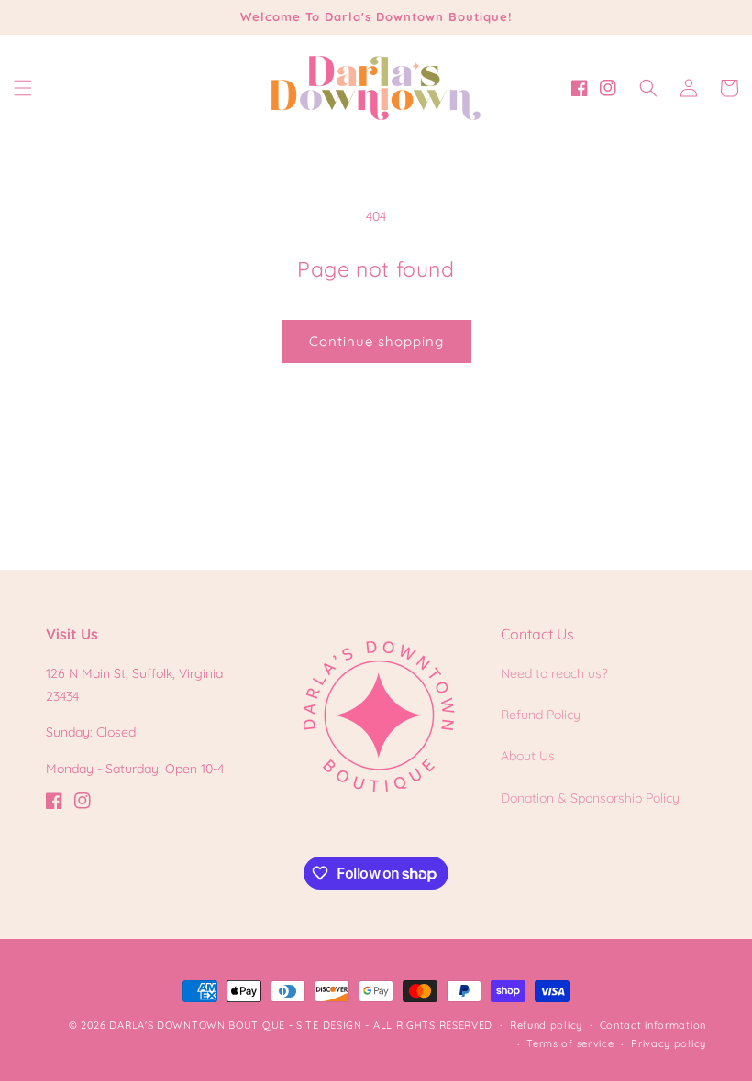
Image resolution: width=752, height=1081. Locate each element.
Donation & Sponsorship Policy (590, 798)
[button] (23, 88)
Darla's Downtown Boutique (197, 1025)
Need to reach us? (554, 673)
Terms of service (570, 1043)
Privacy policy (668, 1043)
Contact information (653, 1025)
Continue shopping (376, 341)
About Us (528, 756)
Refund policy (546, 1025)
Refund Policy (541, 714)
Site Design (329, 1025)
